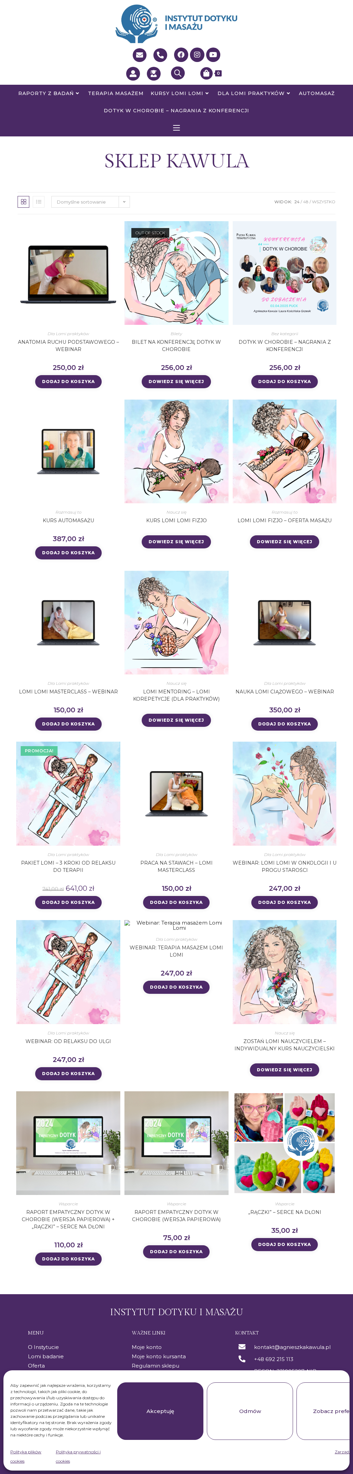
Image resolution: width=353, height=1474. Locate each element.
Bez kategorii (284, 333)
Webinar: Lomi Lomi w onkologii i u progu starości (284, 866)
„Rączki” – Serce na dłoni (284, 1212)
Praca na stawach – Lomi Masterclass (176, 866)
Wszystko (323, 201)
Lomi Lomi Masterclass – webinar (68, 692)
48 (306, 201)
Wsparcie (68, 1203)
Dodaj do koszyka (68, 381)
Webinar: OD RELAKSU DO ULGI (68, 1041)
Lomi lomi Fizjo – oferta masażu (285, 520)
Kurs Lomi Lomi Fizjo (176, 520)
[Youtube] (213, 55)
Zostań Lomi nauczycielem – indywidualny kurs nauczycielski (284, 1045)
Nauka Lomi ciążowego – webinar (284, 692)
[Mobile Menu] (176, 127)
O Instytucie (43, 1347)
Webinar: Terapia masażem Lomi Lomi (176, 951)
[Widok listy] (38, 202)
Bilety (176, 333)
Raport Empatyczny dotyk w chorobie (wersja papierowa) (176, 1216)
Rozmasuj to (68, 512)
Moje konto (147, 1347)
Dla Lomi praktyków (68, 333)
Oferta (36, 1365)
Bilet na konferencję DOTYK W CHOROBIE (176, 345)
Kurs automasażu (68, 520)
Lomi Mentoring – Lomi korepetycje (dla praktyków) (176, 695)
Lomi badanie (46, 1356)
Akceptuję (160, 1411)
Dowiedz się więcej (176, 381)
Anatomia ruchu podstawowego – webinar (68, 345)
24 (297, 201)
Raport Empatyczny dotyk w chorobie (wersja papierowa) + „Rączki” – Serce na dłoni (68, 1219)
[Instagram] (197, 55)
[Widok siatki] (23, 202)
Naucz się (176, 512)
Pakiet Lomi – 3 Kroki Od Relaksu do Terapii (68, 866)
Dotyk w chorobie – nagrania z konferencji (285, 345)
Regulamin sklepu (155, 1365)
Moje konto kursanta (159, 1356)
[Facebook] (181, 55)
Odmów (250, 1411)
